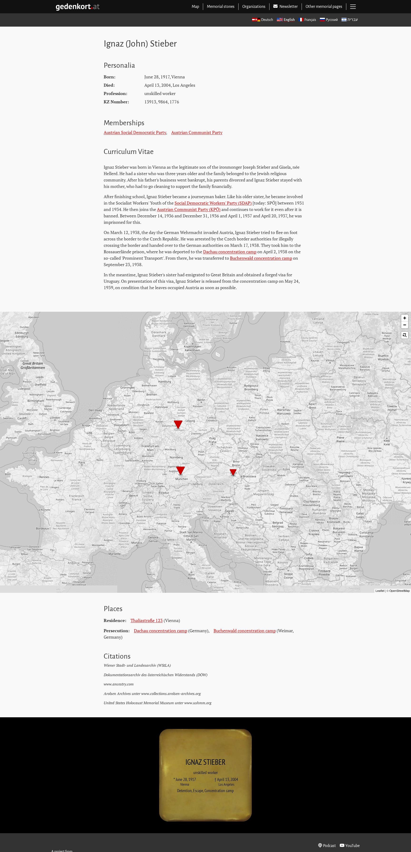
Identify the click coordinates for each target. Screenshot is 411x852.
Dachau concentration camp (229, 251)
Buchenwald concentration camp (261, 258)
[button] (178, 425)
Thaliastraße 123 (147, 620)
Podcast (329, 846)
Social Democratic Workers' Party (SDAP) (213, 203)
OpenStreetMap (399, 591)
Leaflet (380, 591)
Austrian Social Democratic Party (135, 132)
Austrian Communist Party (196, 132)
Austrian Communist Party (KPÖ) (188, 209)
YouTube (352, 846)
